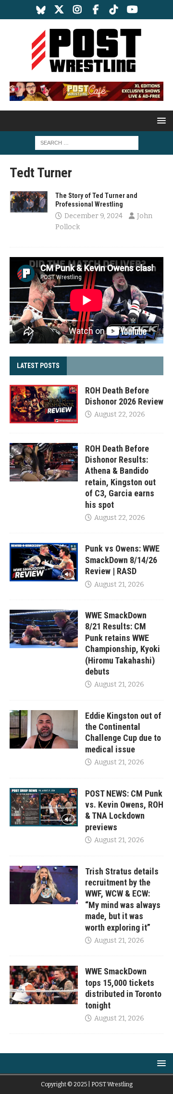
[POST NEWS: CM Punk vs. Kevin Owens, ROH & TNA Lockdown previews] (44, 807)
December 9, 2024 (93, 216)
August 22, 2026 (119, 414)
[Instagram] (77, 9)
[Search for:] (86, 142)
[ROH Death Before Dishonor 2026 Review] (44, 404)
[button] (160, 120)
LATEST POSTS (38, 365)
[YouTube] (132, 9)
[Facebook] (95, 9)
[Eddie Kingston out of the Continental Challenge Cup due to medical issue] (44, 729)
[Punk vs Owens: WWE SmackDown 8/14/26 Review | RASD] (44, 562)
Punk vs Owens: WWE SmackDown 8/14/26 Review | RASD (122, 559)
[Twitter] (59, 9)
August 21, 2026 (119, 584)
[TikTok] (114, 9)
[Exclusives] (29, 202)
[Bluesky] (41, 9)
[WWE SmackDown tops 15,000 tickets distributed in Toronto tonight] (44, 985)
